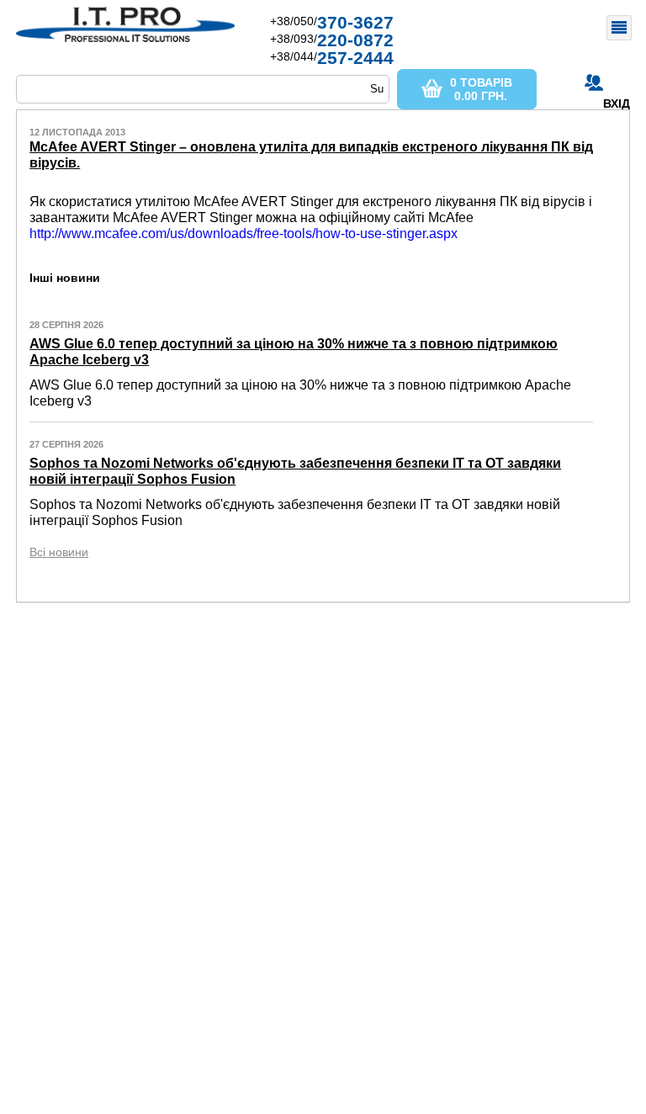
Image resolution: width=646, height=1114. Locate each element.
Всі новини (58, 552)
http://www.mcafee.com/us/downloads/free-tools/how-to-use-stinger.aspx (243, 233)
